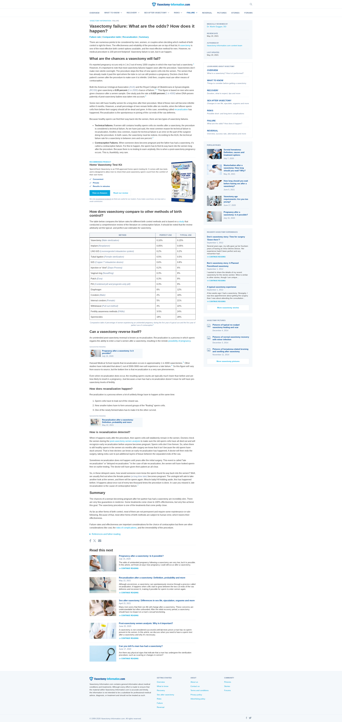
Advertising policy (198, 699)
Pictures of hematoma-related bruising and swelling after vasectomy (230, 350)
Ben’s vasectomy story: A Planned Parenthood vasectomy (223, 264)
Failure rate (95, 37)
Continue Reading (130, 568)
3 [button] (156, 90)
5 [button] (183, 362)
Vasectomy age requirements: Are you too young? (236, 199)
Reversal (207, 13)
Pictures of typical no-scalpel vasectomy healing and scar (226, 326)
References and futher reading (106, 534)
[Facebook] (246, 718)
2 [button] (155, 90)
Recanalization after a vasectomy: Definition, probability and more (117, 421)
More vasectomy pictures (228, 361)
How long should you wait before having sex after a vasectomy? (236, 183)
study (181, 221)
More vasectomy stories (228, 308)
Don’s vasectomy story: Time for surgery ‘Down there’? (226, 238)
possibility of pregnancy (179, 341)
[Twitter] (250, 718)
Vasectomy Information (100, 21)
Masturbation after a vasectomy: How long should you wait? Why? (235, 168)
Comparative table (111, 37)
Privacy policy (196, 695)
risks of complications (126, 528)
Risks (177, 13)
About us (194, 682)
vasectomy (185, 45)
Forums (248, 13)
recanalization (181, 109)
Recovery (132, 13)
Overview (94, 13)
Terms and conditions (200, 690)
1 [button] (193, 64)
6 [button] (171, 365)
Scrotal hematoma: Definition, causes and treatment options (234, 152)
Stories (235, 13)
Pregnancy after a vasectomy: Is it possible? (118, 352)
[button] (121, 13)
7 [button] (137, 485)
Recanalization (130, 37)
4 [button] (145, 96)
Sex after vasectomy (155, 13)
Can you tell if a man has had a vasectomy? (141, 646)
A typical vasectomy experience (221, 287)
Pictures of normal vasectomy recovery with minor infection (231, 338)
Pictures (221, 13)
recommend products (103, 199)
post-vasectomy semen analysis (125, 441)
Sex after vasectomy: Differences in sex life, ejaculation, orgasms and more (157, 600)
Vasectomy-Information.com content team (224, 45)
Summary (144, 37)
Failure (191, 13)
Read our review (120, 193)
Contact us (195, 686)
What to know (111, 13)
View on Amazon (99, 193)
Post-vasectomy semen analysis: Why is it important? (146, 623)
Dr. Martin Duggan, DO (216, 26)
